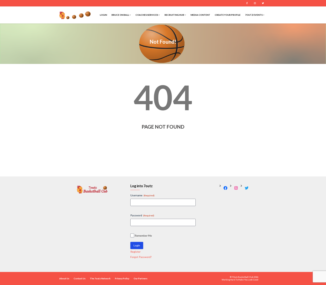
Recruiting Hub (175, 14)
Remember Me (143, 235)
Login (103, 14)
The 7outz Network (100, 278)
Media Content (200, 14)
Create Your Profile (228, 14)
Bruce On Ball (120, 14)
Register (135, 251)
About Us (64, 278)
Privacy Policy (122, 278)
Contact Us (79, 278)
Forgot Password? (141, 257)
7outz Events (254, 14)
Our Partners (140, 278)
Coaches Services (146, 14)
